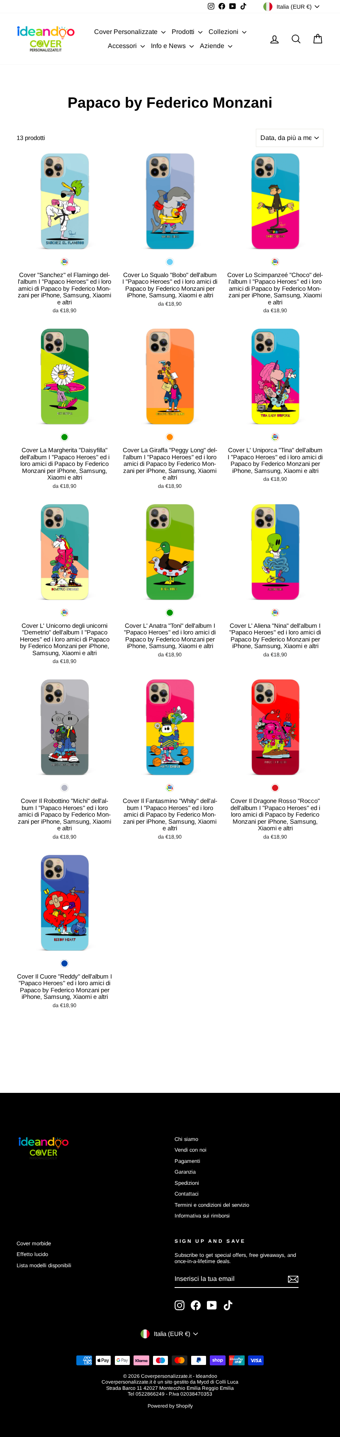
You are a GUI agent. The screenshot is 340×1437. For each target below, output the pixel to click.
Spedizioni (187, 1183)
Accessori (123, 45)
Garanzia (185, 1172)
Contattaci (187, 1194)
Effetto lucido (32, 1254)
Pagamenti (187, 1161)
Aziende (213, 45)
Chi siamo (186, 1139)
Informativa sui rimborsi (202, 1216)
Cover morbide (34, 1243)
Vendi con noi (190, 1150)
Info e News (169, 45)
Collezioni (224, 31)
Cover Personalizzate (126, 31)
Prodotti (184, 31)
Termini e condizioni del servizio (212, 1205)
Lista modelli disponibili (44, 1265)
